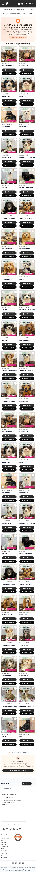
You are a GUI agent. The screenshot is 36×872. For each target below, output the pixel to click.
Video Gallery (5, 853)
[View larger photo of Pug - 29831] (33, 718)
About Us (3, 844)
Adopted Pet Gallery (5, 847)
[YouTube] (10, 829)
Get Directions (8, 805)
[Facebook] (3, 829)
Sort (30, 14)
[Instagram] (7, 829)
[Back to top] (33, 783)
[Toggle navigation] (3, 3)
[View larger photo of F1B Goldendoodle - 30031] (33, 170)
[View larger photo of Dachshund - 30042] (33, 48)
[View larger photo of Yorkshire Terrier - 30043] (15, 48)
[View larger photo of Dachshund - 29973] (33, 383)
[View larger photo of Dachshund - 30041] (15, 78)
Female (7, 124)
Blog (2, 855)
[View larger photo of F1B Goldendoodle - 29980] (15, 383)
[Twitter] (17, 829)
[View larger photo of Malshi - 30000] (15, 292)
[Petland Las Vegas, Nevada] (7, 3)
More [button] (33, 10)
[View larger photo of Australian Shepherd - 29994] (33, 353)
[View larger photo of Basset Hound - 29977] (15, 596)
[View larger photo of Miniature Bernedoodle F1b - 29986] (33, 292)
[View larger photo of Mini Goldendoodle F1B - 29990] (33, 322)
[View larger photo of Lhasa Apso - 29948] (33, 657)
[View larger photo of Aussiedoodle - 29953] (15, 657)
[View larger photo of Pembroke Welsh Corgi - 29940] (15, 688)
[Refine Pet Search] (3, 14)
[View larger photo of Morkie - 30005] (33, 261)
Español (4, 857)
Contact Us (4, 851)
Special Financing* (4, 841)
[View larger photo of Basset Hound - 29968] (33, 596)
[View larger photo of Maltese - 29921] (15, 718)
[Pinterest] (13, 829)
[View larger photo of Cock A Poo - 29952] (33, 627)
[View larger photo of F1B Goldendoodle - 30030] (15, 200)
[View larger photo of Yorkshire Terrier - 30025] (15, 231)
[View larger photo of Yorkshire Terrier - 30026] (33, 200)
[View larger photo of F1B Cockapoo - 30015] (33, 231)
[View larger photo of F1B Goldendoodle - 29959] (15, 627)
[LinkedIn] (20, 829)
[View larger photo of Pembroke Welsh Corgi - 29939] (33, 688)
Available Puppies (6, 838)
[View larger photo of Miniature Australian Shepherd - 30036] (33, 139)
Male (6, 63)
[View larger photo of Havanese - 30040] (33, 78)
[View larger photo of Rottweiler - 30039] (15, 109)
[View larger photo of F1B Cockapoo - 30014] (15, 261)
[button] (7, 48)
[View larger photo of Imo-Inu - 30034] (15, 170)
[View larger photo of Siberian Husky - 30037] (15, 139)
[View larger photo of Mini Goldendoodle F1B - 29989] (15, 353)
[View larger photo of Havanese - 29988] (15, 322)
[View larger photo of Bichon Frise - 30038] (33, 109)
